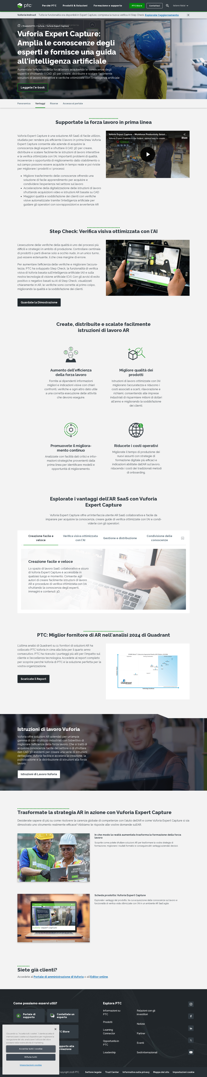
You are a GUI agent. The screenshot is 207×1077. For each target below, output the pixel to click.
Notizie (141, 1023)
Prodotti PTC (29, 26)
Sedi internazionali (147, 1052)
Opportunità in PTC (111, 1043)
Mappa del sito (161, 1072)
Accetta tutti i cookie (30, 1049)
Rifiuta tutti (31, 1057)
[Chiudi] (55, 1029)
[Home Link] (19, 26)
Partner (141, 1033)
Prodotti (107, 1022)
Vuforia (40, 26)
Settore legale (93, 1072)
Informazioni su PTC (111, 1012)
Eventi (140, 1042)
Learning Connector (109, 1031)
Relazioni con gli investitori (146, 1012)
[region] (30, 1050)
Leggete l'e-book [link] (33, 87)
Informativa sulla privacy (136, 1072)
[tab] (41, 539)
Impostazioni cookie (183, 1072)
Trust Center (112, 1072)
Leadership (109, 1052)
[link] (39, 302)
